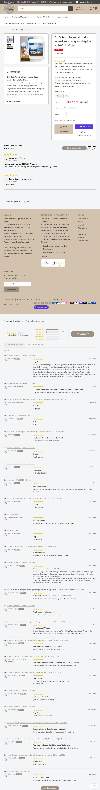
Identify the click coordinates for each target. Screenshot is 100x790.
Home (6, 17)
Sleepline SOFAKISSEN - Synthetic (19, 480)
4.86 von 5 (20, 333)
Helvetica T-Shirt (13, 514)
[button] (59, 61)
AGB (79, 231)
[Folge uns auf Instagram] (39, 303)
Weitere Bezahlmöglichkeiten (84, 133)
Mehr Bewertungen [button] (50, 788)
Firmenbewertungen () (35, 344)
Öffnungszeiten (83, 218)
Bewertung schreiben (74, 148)
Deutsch (7, 299)
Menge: (57, 114)
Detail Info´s (45, 256)
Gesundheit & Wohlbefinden (21, 17)
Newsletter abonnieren (86, 2)
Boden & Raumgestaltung (13, 23)
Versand (81, 225)
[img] (18, 333)
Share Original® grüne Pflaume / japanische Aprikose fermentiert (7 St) (31, 546)
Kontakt (80, 222)
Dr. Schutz (58, 54)
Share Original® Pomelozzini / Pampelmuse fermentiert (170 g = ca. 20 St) (33, 656)
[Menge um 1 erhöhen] (79, 114)
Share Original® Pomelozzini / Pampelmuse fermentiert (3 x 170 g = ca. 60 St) (34, 672)
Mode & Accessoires (63, 17)
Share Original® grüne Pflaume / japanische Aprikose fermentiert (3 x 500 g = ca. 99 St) (37, 640)
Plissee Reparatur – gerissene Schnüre (21, 355)
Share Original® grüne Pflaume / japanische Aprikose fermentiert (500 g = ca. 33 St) (36, 622)
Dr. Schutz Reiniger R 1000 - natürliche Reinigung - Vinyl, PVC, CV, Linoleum (34, 498)
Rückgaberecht (83, 228)
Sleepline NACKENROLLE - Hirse (19, 415)
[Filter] (89, 148)
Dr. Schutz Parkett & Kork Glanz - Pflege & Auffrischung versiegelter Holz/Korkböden (36, 399)
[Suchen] (70, 8)
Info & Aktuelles (48, 23)
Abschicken (11, 290)
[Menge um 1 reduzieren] (69, 114)
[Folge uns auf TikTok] (46, 303)
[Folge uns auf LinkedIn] (50, 303)
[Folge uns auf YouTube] (42, 303)
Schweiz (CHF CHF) (23, 299)
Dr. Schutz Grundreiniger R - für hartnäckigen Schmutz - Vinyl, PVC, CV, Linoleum (35, 432)
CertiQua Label (83, 241)
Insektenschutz (32, 23)
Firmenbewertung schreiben (82, 334)
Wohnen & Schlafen (43, 17)
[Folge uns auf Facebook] (35, 303)
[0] (94, 8)
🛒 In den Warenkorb (64, 129)
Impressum (81, 237)
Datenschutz (82, 234)
